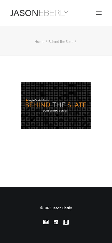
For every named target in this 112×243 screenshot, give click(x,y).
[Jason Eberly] (39, 13)
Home (39, 41)
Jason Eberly (62, 208)
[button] (99, 13)
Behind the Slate (61, 41)
